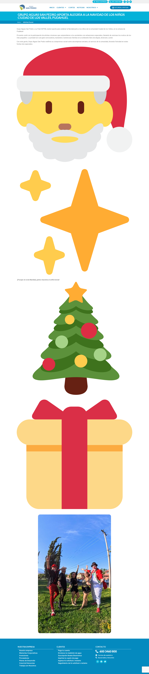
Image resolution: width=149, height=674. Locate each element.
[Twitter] (130, 2)
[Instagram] (124, 2)
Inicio (19, 22)
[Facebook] (127, 2)
